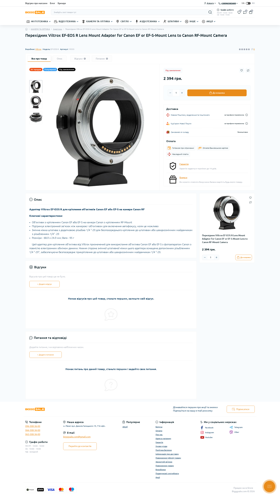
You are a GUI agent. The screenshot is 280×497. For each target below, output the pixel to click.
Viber (236, 432)
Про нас (159, 434)
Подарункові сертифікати (167, 473)
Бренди (62, 3)
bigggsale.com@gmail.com (77, 436)
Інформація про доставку (167, 454)
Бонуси (183, 177)
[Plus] (182, 92)
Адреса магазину (163, 438)
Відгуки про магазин (36, 3)
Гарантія (184, 164)
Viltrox (38, 49)
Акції (158, 477)
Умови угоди (161, 446)
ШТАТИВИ (173, 21)
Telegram (238, 427)
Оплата (159, 431)
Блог (52, 3)
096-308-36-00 (32, 426)
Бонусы (159, 427)
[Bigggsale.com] (81, 409)
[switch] (248, 3)
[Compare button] (248, 70)
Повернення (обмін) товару (168, 458)
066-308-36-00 (32, 430)
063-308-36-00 (32, 434)
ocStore (249, 488)
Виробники (161, 469)
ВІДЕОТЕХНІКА (67, 21)
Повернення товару (165, 466)
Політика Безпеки (164, 450)
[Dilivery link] (246, 114)
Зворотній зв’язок (164, 462)
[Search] (210, 12)
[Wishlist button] (241, 70)
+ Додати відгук (44, 284)
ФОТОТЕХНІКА (39, 21)
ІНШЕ (193, 21)
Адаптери (57, 29)
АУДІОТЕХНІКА (148, 21)
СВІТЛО (125, 21)
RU (253, 3)
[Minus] (170, 92)
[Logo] (35, 12)
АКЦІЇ (209, 21)
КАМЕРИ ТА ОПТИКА (98, 21)
